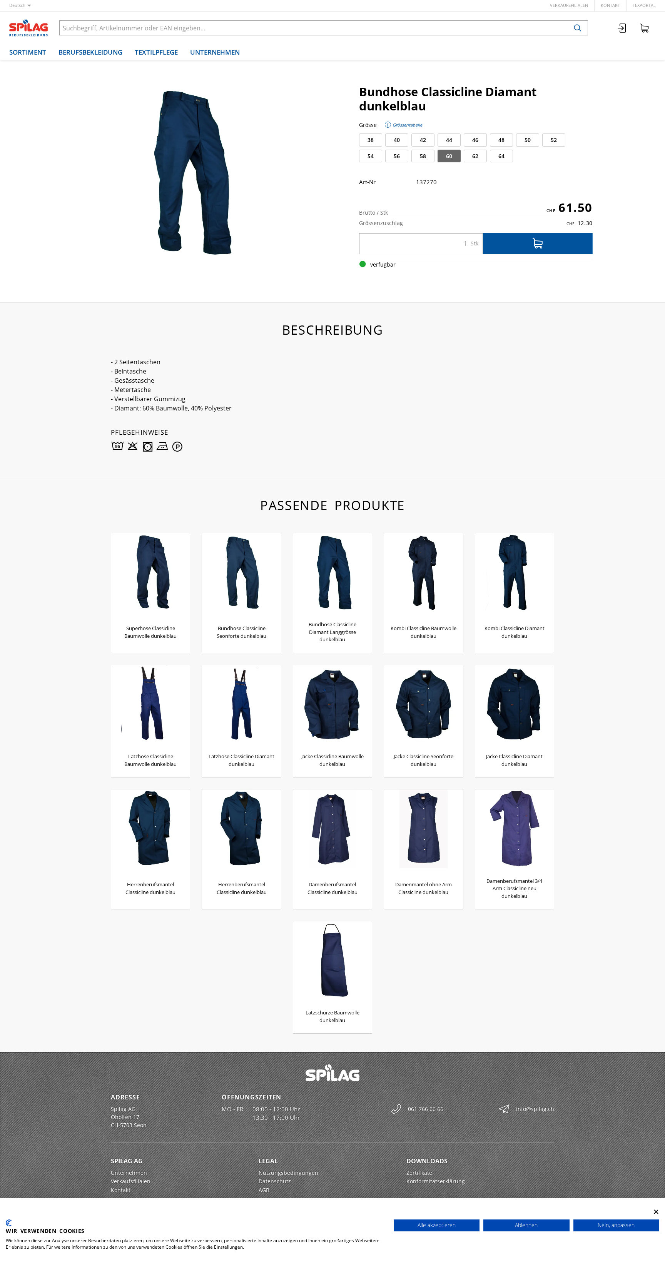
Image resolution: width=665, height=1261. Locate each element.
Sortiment (27, 52)
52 (554, 139)
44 (449, 139)
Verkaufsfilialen (569, 5)
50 (528, 139)
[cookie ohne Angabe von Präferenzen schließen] (656, 1212)
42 (423, 139)
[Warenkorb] (644, 27)
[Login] (622, 27)
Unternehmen (215, 52)
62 (475, 156)
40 (397, 139)
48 (501, 139)
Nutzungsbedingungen (288, 1172)
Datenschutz (275, 1181)
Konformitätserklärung (435, 1181)
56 (397, 156)
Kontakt (610, 5)
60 (449, 156)
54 (371, 156)
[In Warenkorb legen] (538, 243)
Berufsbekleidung (90, 52)
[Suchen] (577, 27)
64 (501, 156)
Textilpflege (156, 52)
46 (475, 139)
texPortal (644, 5)
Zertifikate (419, 1172)
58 (423, 156)
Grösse (368, 124)
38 (371, 139)
